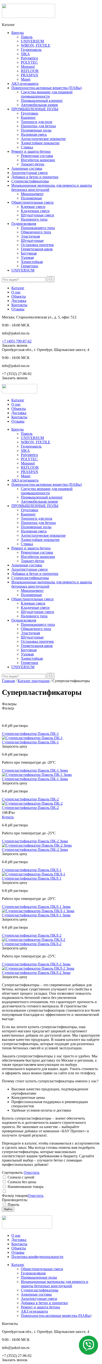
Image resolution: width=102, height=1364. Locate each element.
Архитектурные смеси (29, 173)
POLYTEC (29, 62)
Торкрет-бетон (32, 164)
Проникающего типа (38, 228)
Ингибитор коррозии (38, 160)
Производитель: (15, 1200)
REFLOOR (30, 71)
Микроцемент (32, 194)
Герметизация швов (37, 249)
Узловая (27, 257)
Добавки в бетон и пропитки (34, 177)
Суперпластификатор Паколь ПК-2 (30, 799)
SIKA (25, 54)
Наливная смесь (34, 134)
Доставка (18, 301)
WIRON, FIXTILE (35, 45)
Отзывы (17, 309)
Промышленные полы (39, 1277)
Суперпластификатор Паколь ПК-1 (30, 734)
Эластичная (30, 236)
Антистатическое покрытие (43, 139)
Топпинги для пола (36, 122)
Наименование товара (25, 1187)
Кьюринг (28, 117)
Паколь (26, 37)
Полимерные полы (36, 130)
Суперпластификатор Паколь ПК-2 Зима (35, 841)
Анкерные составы (26, 168)
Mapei (25, 79)
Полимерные (31, 198)
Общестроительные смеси (32, 202)
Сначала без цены (22, 1182)
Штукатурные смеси (37, 215)
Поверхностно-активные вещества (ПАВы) (46, 88)
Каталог (17, 288)
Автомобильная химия (39, 105)
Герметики (29, 266)
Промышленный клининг (42, 101)
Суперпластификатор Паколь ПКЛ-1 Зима (36, 907)
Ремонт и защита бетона (31, 151)
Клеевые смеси (33, 207)
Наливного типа (34, 219)
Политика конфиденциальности (37, 1257)
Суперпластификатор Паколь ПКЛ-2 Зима (36, 964)
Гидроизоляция (23, 224)
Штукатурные (32, 241)
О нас (16, 292)
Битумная (29, 253)
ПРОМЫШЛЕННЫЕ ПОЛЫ (34, 109)
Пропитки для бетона (38, 126)
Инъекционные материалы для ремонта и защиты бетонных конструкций (54, 1284)
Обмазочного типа (36, 232)
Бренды (17, 33)
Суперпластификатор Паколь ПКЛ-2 (31, 935)
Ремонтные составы (37, 156)
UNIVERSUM (32, 41)
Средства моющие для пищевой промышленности (47, 94)
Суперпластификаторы (30, 181)
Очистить (31, 1172)
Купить (8, 817)
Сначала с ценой (21, 1177)
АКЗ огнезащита (24, 84)
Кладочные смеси (35, 211)
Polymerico (29, 58)
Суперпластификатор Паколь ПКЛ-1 (31, 870)
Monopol (28, 67)
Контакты (19, 305)
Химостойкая (32, 262)
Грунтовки (29, 113)
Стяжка (27, 147)
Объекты (18, 296)
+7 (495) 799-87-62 (17, 341)
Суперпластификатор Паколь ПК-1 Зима (35, 770)
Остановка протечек (37, 245)
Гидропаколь (31, 50)
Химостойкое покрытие (40, 143)
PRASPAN (29, 75)
